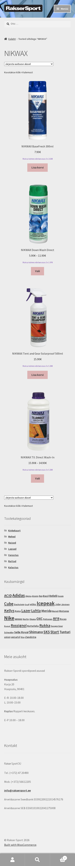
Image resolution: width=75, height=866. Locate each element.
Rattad (12, 561)
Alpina (28, 596)
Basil (46, 596)
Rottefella (33, 626)
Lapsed (12, 548)
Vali (37, 271)
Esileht (12, 39)
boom (61, 596)
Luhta (36, 610)
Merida (46, 611)
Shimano (36, 632)
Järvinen (65, 604)
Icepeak (46, 603)
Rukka (44, 625)
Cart (58, 856)
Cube (8, 603)
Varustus (13, 555)
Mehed (11, 536)
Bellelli (53, 596)
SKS (47, 631)
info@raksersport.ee (17, 790)
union (7, 637)
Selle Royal (21, 632)
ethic (33, 604)
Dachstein (19, 604)
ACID (8, 595)
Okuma (32, 619)
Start (54, 631)
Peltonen (47, 619)
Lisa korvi (37, 167)
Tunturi (65, 632)
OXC (39, 618)
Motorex (64, 611)
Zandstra (30, 637)
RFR (56, 618)
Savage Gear (57, 626)
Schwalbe (9, 632)
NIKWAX (18, 619)
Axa (40, 596)
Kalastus (13, 567)
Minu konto (12, 860)
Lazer (26, 610)
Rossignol (19, 625)
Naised (12, 542)
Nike (9, 618)
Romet (7, 626)
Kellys (9, 610)
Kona (18, 611)
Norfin (26, 619)
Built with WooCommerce (20, 845)
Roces (63, 619)
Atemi (35, 596)
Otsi (37, 860)
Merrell (55, 611)
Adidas (18, 595)
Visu (23, 637)
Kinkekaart (14, 530)
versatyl (15, 637)
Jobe (58, 604)
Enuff (27, 604)
